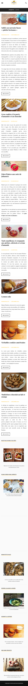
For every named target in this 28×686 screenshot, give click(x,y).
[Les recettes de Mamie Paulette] (14, 4)
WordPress (20, 683)
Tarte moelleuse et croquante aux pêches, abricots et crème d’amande (13, 243)
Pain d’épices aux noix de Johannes (11, 175)
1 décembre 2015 (15, 401)
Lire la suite (6, 93)
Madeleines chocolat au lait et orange (13, 395)
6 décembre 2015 (15, 347)
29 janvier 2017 (15, 181)
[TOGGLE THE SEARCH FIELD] (26, 3)
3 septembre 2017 (15, 34)
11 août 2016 (14, 249)
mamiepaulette (5, 34)
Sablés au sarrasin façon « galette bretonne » (11, 29)
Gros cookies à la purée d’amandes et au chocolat (11, 115)
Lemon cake (6, 296)
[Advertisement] (14, 507)
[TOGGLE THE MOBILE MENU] (2, 3)
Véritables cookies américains (13, 342)
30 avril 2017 (14, 121)
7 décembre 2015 (15, 301)
